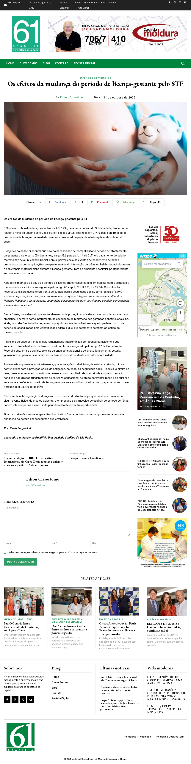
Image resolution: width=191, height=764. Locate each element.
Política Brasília (111, 619)
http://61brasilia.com (36, 485)
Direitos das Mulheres (95, 77)
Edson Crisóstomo (72, 97)
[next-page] (181, 353)
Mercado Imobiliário (18, 619)
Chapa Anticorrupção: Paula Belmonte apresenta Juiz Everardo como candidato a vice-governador (153, 443)
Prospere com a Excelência (86, 458)
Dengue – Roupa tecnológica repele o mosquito (164, 709)
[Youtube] (185, 3)
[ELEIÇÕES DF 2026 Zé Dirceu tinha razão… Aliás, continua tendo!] (179, 464)
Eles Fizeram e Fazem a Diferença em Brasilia (67, 620)
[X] (180, 3)
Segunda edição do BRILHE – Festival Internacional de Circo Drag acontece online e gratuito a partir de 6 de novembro (33, 461)
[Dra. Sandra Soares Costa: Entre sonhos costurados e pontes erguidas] (179, 422)
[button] (167, 63)
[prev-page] (174, 353)
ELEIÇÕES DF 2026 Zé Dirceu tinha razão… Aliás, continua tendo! (153, 464)
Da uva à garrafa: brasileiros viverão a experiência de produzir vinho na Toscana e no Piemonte (153, 485)
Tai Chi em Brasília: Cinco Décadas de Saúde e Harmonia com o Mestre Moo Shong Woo (166, 694)
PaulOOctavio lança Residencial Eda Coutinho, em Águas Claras (160, 397)
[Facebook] (169, 3)
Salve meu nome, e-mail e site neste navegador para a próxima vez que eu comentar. (53, 552)
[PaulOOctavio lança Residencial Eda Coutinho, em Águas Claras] (162, 378)
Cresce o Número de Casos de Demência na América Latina (164, 680)
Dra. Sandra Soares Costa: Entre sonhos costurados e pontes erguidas (152, 422)
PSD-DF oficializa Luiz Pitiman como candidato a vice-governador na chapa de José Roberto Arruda (152, 505)
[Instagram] (175, 3)
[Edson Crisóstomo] (13, 481)
